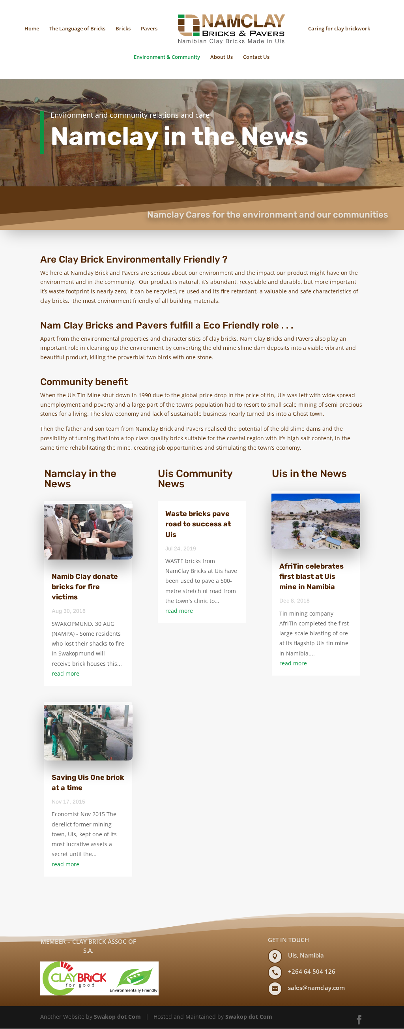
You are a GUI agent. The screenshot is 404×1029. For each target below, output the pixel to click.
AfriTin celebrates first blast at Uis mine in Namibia (311, 576)
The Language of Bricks (77, 28)
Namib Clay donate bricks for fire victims (85, 586)
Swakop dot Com (117, 1016)
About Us (221, 56)
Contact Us (256, 56)
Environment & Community (167, 56)
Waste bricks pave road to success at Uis (198, 524)
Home (31, 28)
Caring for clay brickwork (339, 28)
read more (65, 673)
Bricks (123, 28)
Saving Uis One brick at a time (88, 782)
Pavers (149, 28)
